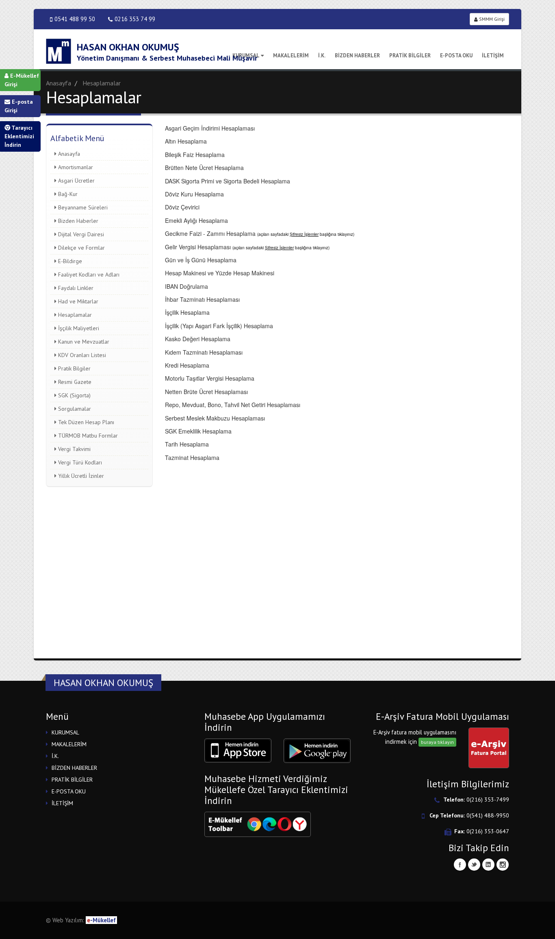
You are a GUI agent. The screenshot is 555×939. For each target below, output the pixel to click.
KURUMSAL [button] (65, 732)
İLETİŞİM (493, 55)
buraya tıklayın (437, 742)
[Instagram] (502, 864)
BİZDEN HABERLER (357, 55)
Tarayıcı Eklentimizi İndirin (19, 136)
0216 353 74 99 (135, 19)
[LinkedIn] (488, 864)
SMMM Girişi (491, 19)
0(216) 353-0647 (487, 831)
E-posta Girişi (18, 106)
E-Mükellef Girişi (21, 80)
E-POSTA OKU (456, 55)
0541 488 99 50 (74, 19)
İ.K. (321, 55)
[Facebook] (460, 864)
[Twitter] (474, 864)
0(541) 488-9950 (487, 815)
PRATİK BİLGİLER (410, 55)
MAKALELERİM (291, 55)
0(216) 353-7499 (487, 799)
